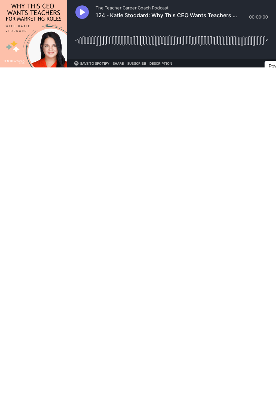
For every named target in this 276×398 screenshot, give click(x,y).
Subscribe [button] (136, 63)
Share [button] (118, 63)
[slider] (171, 38)
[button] (82, 12)
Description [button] (160, 63)
